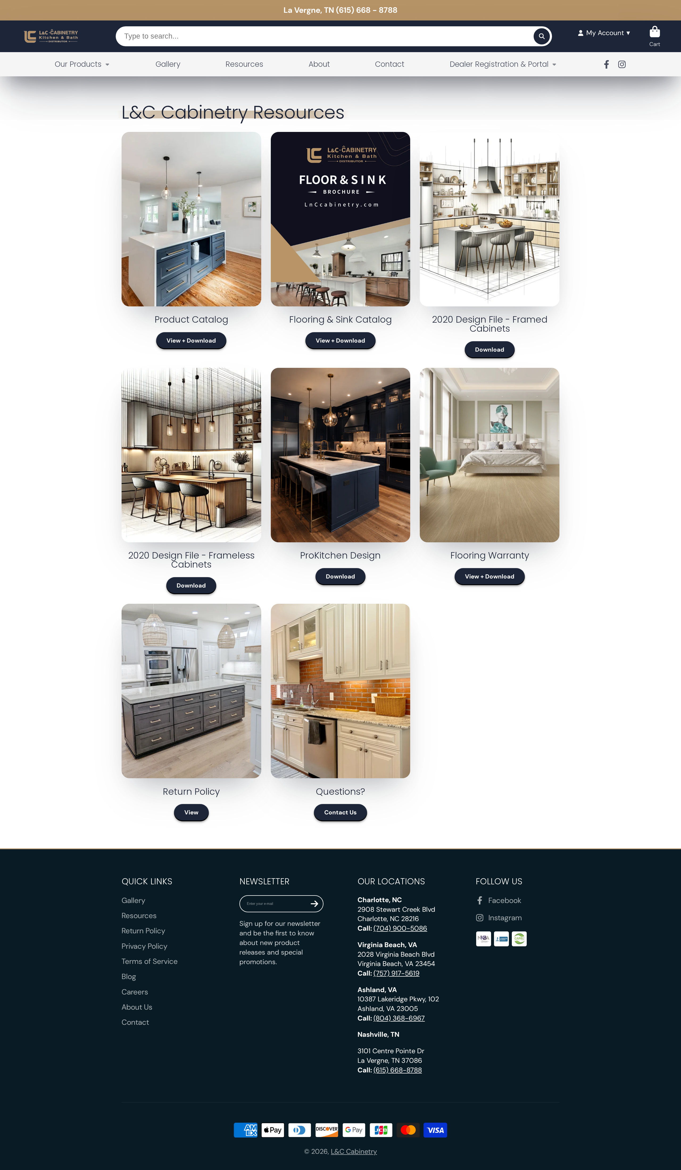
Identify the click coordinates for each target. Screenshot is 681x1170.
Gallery (168, 64)
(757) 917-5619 (396, 973)
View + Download (191, 340)
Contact (389, 64)
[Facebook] (606, 64)
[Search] (542, 36)
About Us (137, 1007)
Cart (655, 36)
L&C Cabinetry (354, 1151)
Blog (129, 976)
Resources (244, 64)
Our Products (78, 64)
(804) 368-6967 (399, 1018)
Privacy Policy (144, 946)
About (319, 64)
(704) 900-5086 (400, 928)
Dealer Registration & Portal (499, 64)
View (191, 812)
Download (489, 349)
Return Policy (143, 931)
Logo (51, 36)
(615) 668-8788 (397, 1070)
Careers (135, 992)
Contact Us (340, 812)
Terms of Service (150, 961)
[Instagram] (622, 64)
